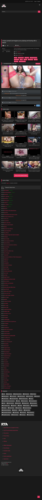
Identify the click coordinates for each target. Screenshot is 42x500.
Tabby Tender (6, 269)
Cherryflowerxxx (7, 337)
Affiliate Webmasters (7, 445)
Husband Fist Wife (7, 301)
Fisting (18, 400)
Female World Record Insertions (8, 400)
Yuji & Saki (6, 273)
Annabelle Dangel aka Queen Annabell (11, 234)
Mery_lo (5, 206)
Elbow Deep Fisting (24, 398)
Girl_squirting (6, 196)
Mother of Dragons (7, 386)
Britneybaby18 (6, 351)
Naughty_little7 (7, 311)
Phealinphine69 (7, 388)
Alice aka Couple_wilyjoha (9, 295)
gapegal (5, 299)
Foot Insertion (25, 400)
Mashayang (6, 343)
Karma (5, 453)
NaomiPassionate (7, 192)
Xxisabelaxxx (6, 327)
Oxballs (20, 405)
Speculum (15, 410)
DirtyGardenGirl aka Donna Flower (10, 214)
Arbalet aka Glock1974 (8, 329)
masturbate (17, 59)
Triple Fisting (16, 412)
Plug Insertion (34, 405)
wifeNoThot (20, 55)
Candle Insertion (22, 396)
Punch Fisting (11, 407)
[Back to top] (38, 497)
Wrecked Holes (30, 414)
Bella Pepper (6, 297)
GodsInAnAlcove (7, 355)
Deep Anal (37, 396)
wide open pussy (22, 61)
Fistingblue (6, 317)
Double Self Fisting (14, 398)
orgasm (36, 59)
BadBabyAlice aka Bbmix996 (9, 335)
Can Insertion (13, 396)
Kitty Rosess (6, 190)
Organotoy (14, 405)
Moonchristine (6, 281)
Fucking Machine (33, 400)
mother (26, 59)
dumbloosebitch (7, 333)
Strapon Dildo (27, 410)
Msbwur (5, 226)
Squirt (21, 410)
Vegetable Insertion (6, 414)
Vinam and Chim (7, 293)
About (17, 45)
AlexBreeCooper (7, 349)
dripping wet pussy (34, 57)
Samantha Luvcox (7, 313)
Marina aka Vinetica (7, 291)
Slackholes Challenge (7, 410)
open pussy (31, 59)
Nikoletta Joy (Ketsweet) (8, 283)
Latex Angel (6, 267)
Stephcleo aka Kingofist (8, 224)
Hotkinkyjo (6, 236)
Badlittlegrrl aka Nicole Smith (9, 279)
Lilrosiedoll (6, 361)
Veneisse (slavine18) (8, 271)
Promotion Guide (7, 450)
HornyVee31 (6, 220)
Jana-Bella (6, 303)
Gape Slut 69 (6, 289)
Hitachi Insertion (11, 403)
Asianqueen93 (6, 331)
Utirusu (5, 367)
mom (22, 59)
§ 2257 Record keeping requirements (11, 430)
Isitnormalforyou (7, 339)
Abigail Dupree (7, 277)
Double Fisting (5, 398)
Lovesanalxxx (6, 363)
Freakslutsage (6, 319)
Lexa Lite (5, 359)
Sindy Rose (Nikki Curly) (8, 250)
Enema (31, 398)
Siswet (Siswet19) (7, 230)
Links (5, 438)
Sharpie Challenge (27, 407)
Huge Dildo (18, 403)
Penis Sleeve (27, 405)
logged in (8, 183)
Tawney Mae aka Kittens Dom (9, 287)
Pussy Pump (21, 57)
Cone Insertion (30, 396)
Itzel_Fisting (6, 204)
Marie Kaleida (6, 238)
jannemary (6, 198)
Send (38, 105)
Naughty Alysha (7, 347)
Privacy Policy (6, 435)
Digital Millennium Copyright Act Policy (11, 427)
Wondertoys (23, 414)
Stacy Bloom (6, 232)
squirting (16, 61)
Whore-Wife (6, 307)
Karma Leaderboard (7, 456)
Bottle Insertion (5, 396)
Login (35, 1)
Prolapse (4, 407)
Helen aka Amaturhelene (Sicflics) (10, 244)
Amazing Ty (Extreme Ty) (8, 216)
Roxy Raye (6, 248)
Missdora (5, 208)
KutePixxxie (6, 369)
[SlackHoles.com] (21, 6)
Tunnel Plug (23, 412)
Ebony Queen (6, 200)
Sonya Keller (6, 365)
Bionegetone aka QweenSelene (10, 210)
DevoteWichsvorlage (8, 265)
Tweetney (5, 325)
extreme (19, 51)
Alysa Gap (6, 315)
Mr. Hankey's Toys (6, 405)
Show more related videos (21, 175)
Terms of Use (6, 433)
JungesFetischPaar (7, 309)
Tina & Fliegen (6, 252)
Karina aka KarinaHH (8, 341)
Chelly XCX (6, 218)
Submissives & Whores (7, 412)
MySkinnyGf (6, 345)
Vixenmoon (6, 285)
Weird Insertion (15, 414)
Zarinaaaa (6, 373)
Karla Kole (6, 194)
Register (39, 1)
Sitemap (5, 441)
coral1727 (6, 202)
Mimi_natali (6, 305)
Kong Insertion (34, 403)
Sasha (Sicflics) (7, 242)
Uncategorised (31, 412)
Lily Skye (5, 275)
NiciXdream (6, 323)
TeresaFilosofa (6, 371)
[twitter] (7, 463)
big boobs (27, 57)
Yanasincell (6, 254)
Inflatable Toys (25, 403)
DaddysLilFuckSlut (7, 353)
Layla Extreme (6, 357)
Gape (16, 57)
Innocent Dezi (6, 246)
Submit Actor (6, 458)
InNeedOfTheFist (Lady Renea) (10, 321)
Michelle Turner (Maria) (8, 228)
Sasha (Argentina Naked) (9, 240)
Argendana (6, 212)
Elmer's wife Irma (7, 222)
